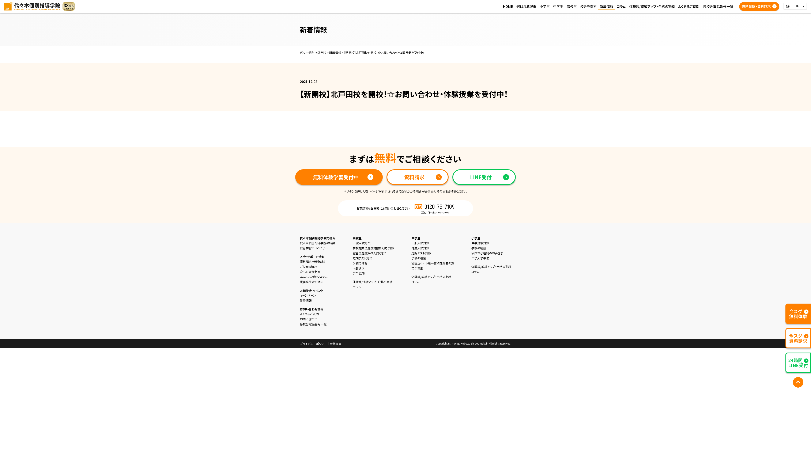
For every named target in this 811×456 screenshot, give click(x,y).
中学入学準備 (480, 258)
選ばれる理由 (526, 6)
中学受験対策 (480, 243)
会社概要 (336, 344)
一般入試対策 (361, 243)
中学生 (558, 6)
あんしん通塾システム (314, 277)
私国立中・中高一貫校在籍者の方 (432, 263)
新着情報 (606, 6)
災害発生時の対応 (311, 282)
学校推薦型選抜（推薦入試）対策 (373, 248)
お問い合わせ (308, 319)
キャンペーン (308, 295)
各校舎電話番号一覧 (718, 6)
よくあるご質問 (688, 6)
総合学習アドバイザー (314, 248)
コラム (621, 6)
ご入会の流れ (308, 267)
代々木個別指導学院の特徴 (317, 243)
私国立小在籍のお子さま (487, 253)
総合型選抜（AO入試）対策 (369, 253)
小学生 (545, 6)
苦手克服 (359, 273)
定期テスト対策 (362, 258)
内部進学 (359, 268)
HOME (508, 6)
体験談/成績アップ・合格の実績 (652, 6)
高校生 (572, 6)
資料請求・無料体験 (312, 261)
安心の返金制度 (310, 272)
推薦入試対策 (420, 248)
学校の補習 (360, 263)
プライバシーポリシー (313, 344)
